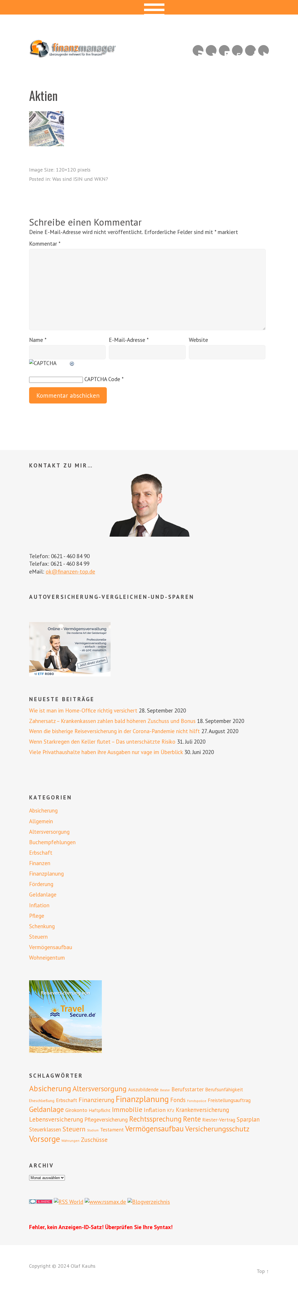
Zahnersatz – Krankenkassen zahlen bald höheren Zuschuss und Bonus (112, 720)
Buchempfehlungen (52, 842)
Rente (192, 1119)
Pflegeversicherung (106, 1119)
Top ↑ (263, 1271)
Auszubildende (143, 1089)
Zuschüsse (94, 1140)
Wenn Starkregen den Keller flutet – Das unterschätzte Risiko (102, 741)
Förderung (41, 884)
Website (198, 339)
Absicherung (43, 810)
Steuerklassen (45, 1129)
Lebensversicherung (56, 1119)
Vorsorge (44, 1138)
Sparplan (248, 1119)
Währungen (70, 1140)
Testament (112, 1129)
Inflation (39, 905)
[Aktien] (46, 144)
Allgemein (41, 821)
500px (237, 50)
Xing (211, 50)
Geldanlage (42, 894)
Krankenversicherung (202, 1110)
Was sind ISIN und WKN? (80, 179)
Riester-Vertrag (218, 1120)
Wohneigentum (47, 957)
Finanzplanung (46, 873)
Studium (93, 1130)
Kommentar (44, 243)
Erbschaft (40, 852)
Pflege (36, 915)
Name (38, 339)
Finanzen (39, 863)
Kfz (170, 1110)
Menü (149, 7)
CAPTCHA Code (102, 379)
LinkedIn (224, 50)
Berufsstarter (187, 1089)
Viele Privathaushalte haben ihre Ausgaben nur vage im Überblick (106, 752)
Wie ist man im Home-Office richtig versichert (83, 710)
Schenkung (42, 926)
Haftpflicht (100, 1110)
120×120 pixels (73, 169)
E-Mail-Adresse (129, 339)
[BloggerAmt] (148, 1201)
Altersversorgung (49, 831)
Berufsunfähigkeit (224, 1089)
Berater (165, 1090)
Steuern (38, 936)
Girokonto (76, 1109)
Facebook (250, 50)
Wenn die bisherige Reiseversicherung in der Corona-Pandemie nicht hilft (114, 731)
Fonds (178, 1100)
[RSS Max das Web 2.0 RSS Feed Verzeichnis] (105, 1201)
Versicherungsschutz (217, 1128)
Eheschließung (41, 1100)
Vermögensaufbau (50, 947)
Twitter (263, 50)
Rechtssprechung (155, 1119)
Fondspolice (196, 1101)
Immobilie (127, 1109)
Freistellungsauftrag (229, 1100)
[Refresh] (72, 363)
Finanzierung (96, 1100)
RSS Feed (198, 50)
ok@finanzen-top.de (70, 571)
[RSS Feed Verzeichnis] (68, 1201)
